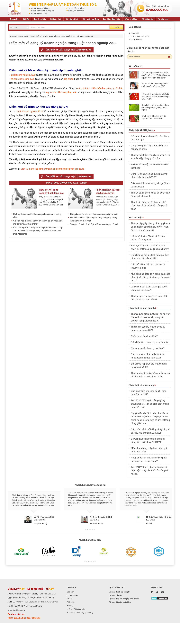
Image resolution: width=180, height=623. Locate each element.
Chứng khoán (72, 595)
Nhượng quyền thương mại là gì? (148, 348)
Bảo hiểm (71, 592)
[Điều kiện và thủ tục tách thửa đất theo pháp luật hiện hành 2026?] (134, 107)
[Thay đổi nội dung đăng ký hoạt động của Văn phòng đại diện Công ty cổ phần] (24, 198)
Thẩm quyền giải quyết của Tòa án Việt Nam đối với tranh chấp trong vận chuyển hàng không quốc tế (150, 317)
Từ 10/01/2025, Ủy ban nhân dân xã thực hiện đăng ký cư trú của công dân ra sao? (150, 470)
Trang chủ (14, 19)
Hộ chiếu (68, 79)
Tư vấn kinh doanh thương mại (43, 11)
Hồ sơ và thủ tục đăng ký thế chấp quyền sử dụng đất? (154, 84)
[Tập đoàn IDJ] (76, 551)
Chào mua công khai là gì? (144, 336)
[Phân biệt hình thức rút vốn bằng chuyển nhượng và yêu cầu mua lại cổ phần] (80, 198)
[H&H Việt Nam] (158, 551)
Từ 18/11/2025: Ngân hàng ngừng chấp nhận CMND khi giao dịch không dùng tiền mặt (150, 403)
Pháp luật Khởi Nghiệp (141, 130)
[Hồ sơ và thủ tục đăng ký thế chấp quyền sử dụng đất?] (134, 85)
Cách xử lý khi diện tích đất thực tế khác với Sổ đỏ (153, 117)
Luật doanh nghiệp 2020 (23, 75)
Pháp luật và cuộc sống (142, 385)
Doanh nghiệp (40, 19)
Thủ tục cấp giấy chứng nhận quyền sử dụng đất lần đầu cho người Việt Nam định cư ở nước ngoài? (155, 76)
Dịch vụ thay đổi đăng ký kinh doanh (124, 599)
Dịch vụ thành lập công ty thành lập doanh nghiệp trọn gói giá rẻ (52, 169)
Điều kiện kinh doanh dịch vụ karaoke (149, 342)
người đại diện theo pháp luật (61, 92)
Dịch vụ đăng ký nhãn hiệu (120, 602)
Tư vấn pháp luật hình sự (40, 8)
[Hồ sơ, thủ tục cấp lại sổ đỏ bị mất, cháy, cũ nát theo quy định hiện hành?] (134, 96)
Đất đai (26, 19)
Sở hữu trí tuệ (72, 19)
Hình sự (70, 606)
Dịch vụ (134, 33)
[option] (34, 506)
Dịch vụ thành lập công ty (119, 592)
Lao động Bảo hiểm (111, 19)
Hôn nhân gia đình (91, 19)
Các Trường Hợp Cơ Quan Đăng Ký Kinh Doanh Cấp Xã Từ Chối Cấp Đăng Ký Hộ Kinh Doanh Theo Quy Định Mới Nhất (37, 230)
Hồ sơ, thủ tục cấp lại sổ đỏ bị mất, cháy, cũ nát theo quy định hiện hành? (155, 96)
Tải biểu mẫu (147, 19)
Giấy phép (71, 602)
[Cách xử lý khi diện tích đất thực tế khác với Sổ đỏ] (134, 118)
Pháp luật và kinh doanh (142, 308)
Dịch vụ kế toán (115, 595)
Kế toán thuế (55, 19)
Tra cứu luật (163, 19)
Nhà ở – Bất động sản (76, 609)
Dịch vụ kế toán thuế (76, 11)
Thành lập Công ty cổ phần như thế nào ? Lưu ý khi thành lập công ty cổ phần (149, 205)
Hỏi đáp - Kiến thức (36, 36)
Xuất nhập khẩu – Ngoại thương (80, 612)
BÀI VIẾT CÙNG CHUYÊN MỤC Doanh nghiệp (66, 183)
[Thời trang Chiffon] (48, 551)
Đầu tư (69, 599)
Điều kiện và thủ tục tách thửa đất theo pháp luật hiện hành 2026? (155, 107)
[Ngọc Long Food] (21, 551)
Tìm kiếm (116, 27)
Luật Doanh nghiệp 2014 (30, 111)
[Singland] (103, 551)
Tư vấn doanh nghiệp (39, 13)
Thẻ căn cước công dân (21, 79)
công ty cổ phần (115, 88)
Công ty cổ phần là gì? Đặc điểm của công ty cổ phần (94, 224)
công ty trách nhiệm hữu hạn (91, 88)
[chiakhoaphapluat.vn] (14, 8)
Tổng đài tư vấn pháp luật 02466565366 (67, 49)
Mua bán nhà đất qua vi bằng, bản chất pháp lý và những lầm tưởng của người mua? (150, 277)
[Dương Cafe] (131, 551)
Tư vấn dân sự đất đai (76, 8)
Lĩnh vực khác (131, 19)
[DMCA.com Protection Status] (159, 598)
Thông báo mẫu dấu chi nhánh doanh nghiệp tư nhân (94, 214)
